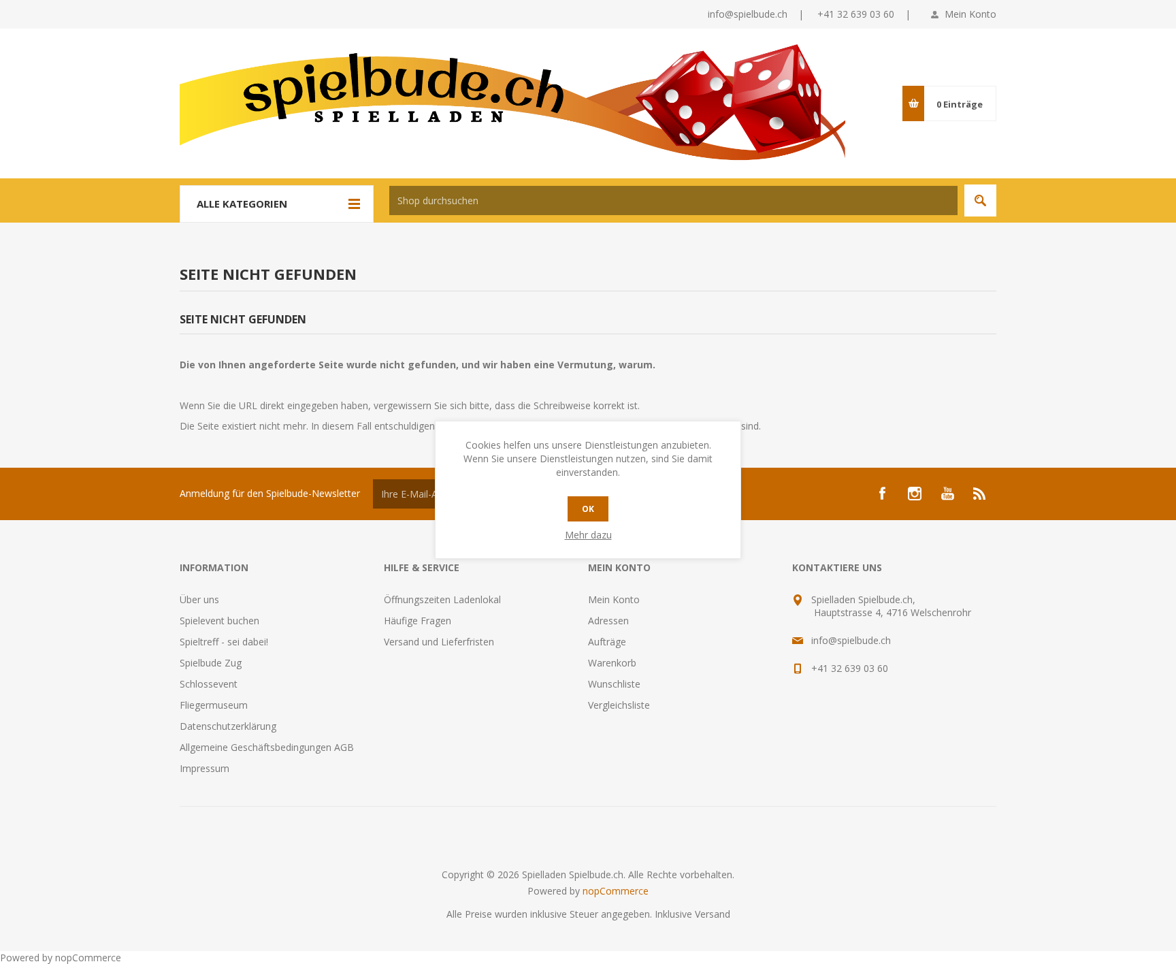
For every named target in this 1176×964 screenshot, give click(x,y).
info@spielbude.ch (747, 13)
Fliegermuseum (214, 704)
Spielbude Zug (211, 662)
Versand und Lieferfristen (439, 641)
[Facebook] (882, 493)
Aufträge (607, 641)
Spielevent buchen (219, 620)
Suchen (980, 200)
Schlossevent (209, 683)
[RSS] (980, 493)
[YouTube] (947, 493)
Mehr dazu (588, 534)
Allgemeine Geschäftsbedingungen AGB (267, 747)
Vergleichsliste (619, 704)
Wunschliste (614, 683)
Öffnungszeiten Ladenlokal (442, 599)
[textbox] (673, 200)
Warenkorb (612, 662)
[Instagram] (915, 493)
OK (588, 509)
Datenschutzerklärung (228, 726)
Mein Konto (970, 13)
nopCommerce (616, 890)
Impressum (204, 768)
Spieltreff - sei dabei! (224, 641)
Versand (712, 913)
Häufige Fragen (417, 620)
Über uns (199, 599)
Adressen (608, 620)
